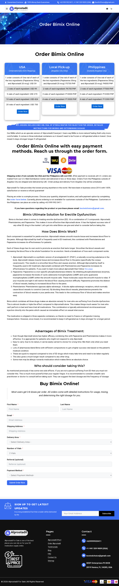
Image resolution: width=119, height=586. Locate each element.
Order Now (22, 111)
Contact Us (52, 557)
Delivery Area (13, 437)
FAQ (49, 554)
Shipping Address (15, 426)
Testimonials (53, 547)
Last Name (65, 404)
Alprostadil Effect (54, 540)
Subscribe (106, 513)
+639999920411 (93, 541)
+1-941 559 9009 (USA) (82, 2)
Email (9, 415)
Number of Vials (14, 448)
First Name (12, 404)
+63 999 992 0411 (66, 2)
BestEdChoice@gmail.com (104, 2)
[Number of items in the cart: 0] (111, 9)
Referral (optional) (15, 459)
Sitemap (51, 561)
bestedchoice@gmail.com (92, 208)
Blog (49, 550)
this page (89, 269)
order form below (18, 199)
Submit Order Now (17, 483)
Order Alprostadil (54, 543)
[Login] (107, 8)
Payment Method (14, 470)
